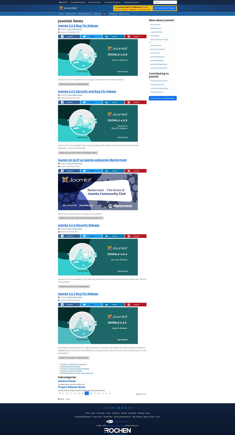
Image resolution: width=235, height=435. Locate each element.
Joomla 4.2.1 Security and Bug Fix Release (75, 369)
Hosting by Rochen (117, 434)
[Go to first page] (60, 393)
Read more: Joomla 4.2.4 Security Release (74, 287)
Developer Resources (131, 2)
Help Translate (137, 417)
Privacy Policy (97, 417)
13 (79, 393)
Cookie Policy (107, 417)
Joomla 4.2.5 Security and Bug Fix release (87, 91)
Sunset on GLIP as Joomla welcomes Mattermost (92, 160)
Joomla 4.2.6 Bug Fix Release (78, 26)
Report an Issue (149, 417)
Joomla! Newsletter (157, 61)
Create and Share (156, 32)
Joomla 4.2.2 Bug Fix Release (70, 366)
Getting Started (155, 28)
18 (98, 393)
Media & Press (124, 14)
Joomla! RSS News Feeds (158, 64)
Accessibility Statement (83, 417)
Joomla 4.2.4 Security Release (78, 225)
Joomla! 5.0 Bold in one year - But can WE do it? (77, 373)
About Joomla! (71, 14)
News (105, 14)
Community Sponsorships (159, 88)
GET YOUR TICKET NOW (164, 8)
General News (67, 381)
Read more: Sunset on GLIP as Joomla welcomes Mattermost (81, 218)
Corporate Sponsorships (159, 81)
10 (67, 393)
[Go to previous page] (63, 393)
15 (87, 393)
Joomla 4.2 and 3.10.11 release (71, 371)
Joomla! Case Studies (157, 49)
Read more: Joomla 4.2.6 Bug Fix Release (74, 84)
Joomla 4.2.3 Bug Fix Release (78, 294)
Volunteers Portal (156, 92)
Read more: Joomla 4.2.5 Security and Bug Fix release (78, 153)
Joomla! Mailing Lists (157, 57)
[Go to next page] (106, 393)
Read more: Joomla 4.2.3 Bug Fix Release (74, 358)
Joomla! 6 (97, 14)
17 (94, 393)
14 (83, 393)
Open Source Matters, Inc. (115, 426)
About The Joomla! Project (159, 40)
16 (91, 393)
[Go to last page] (110, 393)
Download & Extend (78, 2)
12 (75, 393)
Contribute (113, 14)
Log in (158, 417)
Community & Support (112, 2)
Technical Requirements (158, 68)
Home (61, 14)
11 (71, 393)
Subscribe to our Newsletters (162, 98)
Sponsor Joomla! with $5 (122, 417)
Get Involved (154, 36)
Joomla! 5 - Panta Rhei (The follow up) (74, 364)
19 (102, 393)
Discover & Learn (95, 2)
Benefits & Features (85, 14)
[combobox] (165, 2)
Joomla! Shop (155, 53)
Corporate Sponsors (157, 85)
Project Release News (74, 29)
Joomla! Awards (155, 45)
